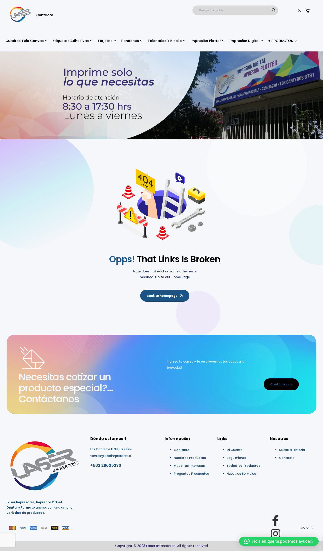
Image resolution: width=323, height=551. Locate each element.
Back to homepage (162, 296)
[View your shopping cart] (307, 10)
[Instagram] (275, 533)
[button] (279, 541)
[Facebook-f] (275, 520)
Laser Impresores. (161, 546)
